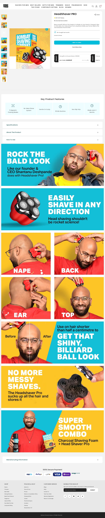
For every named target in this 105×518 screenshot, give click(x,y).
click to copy (84, 60)
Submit (92, 490)
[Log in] (96, 6)
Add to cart (77, 42)
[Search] (93, 6)
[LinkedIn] (69, 496)
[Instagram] (73, 496)
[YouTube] (78, 496)
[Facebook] (65, 496)
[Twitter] (82, 496)
